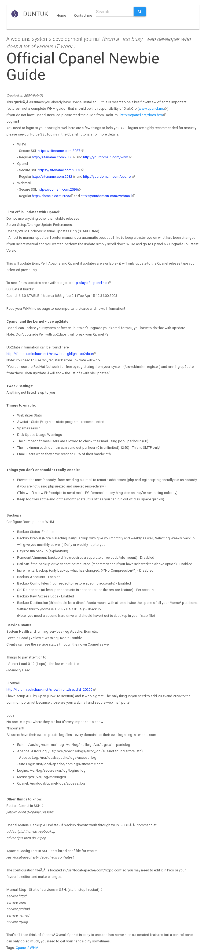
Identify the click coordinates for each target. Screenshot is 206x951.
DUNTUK (36, 14)
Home (61, 15)
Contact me (83, 15)
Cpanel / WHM (27, 948)
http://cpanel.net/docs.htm (141, 115)
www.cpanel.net (151, 108)
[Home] (16, 13)
